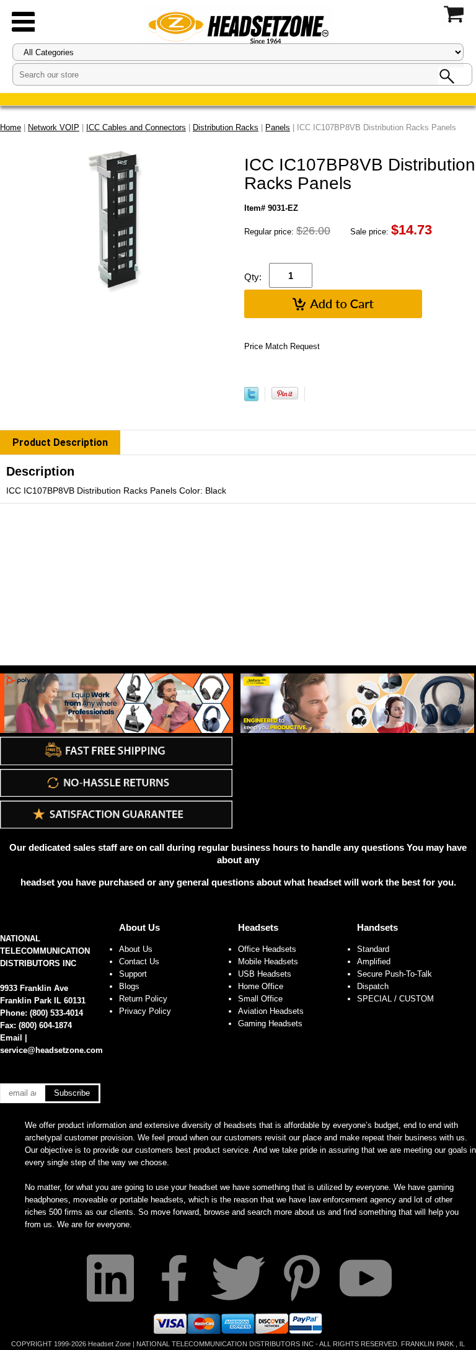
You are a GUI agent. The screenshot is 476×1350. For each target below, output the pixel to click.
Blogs (129, 986)
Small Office (260, 998)
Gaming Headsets (270, 1023)
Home (10, 127)
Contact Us (139, 961)
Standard (373, 949)
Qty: (253, 277)
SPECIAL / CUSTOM (395, 998)
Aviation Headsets (271, 1011)
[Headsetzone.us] (238, 26)
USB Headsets (264, 974)
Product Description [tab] (60, 442)
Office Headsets (267, 949)
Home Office (260, 986)
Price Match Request (282, 346)
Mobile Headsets (268, 961)
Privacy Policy (145, 1011)
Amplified (373, 961)
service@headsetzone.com (51, 1050)
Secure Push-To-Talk (394, 974)
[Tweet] (251, 398)
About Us (139, 927)
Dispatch (373, 986)
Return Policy (143, 998)
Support (133, 974)
